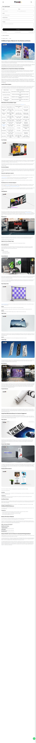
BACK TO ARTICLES (6, 35)
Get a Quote (18, 29)
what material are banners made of (14, 186)
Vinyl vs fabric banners (28, 212)
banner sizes (22, 104)
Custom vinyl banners (4, 177)
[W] (34, 738)
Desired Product (5, 17)
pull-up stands (7, 185)
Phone (3, 13)
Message (3, 21)
